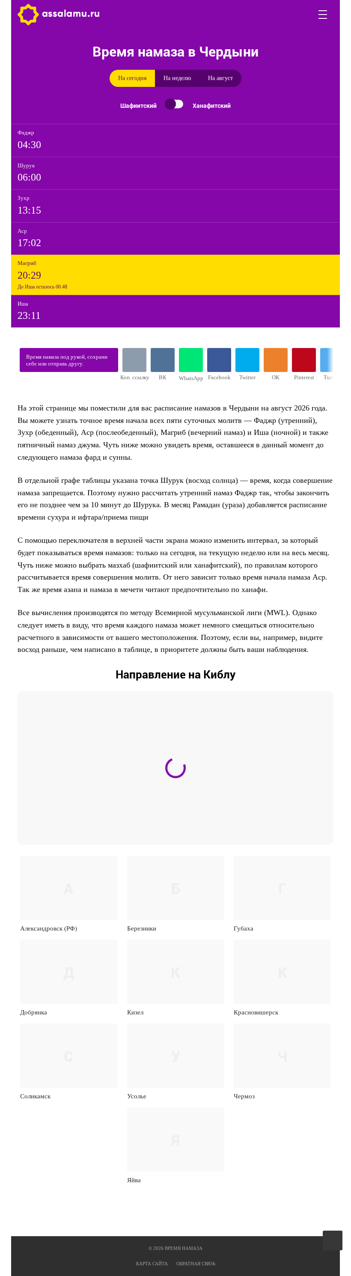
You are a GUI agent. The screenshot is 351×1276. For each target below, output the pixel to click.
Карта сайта (152, 1263)
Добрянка (33, 1012)
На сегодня (132, 78)
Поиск (302, 14)
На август (220, 78)
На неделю (177, 78)
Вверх (333, 1240)
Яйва (134, 1180)
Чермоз (244, 1096)
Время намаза (58, 14)
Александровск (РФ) (48, 928)
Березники (141, 928)
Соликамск (35, 1096)
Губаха (243, 928)
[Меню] (323, 14)
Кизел (135, 1012)
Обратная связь (195, 1263)
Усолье (136, 1096)
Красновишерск (256, 1012)
